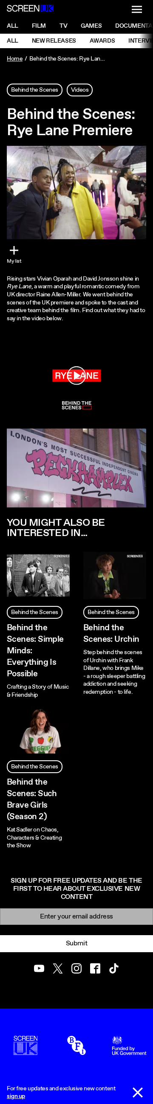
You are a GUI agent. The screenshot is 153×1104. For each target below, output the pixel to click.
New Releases (54, 41)
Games (91, 26)
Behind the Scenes (34, 90)
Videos (79, 90)
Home (15, 59)
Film (39, 26)
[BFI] (76, 1051)
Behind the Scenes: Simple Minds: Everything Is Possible (35, 651)
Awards (102, 41)
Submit (76, 943)
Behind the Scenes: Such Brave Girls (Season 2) (32, 800)
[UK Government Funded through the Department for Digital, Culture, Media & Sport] (129, 1051)
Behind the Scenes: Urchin (111, 633)
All (12, 26)
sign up (16, 1096)
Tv (63, 26)
